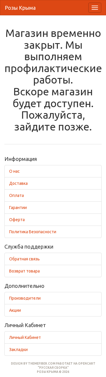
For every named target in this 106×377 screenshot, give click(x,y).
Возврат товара (24, 271)
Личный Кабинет (25, 337)
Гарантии (18, 207)
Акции (15, 310)
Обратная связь (24, 259)
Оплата (16, 195)
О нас (14, 171)
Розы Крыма (20, 8)
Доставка (18, 183)
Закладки (18, 349)
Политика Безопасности (32, 231)
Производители (25, 298)
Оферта (17, 219)
